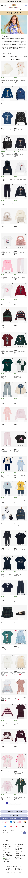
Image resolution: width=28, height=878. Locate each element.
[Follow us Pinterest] (17, 826)
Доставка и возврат (7, 844)
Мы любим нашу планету (15, 841)
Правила (17, 853)
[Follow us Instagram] (11, 826)
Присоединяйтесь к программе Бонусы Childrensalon (14, 818)
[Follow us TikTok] (23, 826)
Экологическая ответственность (6, 862)
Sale (14, 9)
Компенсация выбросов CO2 (7, 859)
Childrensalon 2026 (17, 872)
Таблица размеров (7, 852)
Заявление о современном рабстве (19, 858)
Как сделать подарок (19, 844)
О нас (4, 850)
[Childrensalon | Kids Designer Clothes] (14, 5)
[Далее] (21, 803)
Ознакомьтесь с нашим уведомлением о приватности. (11, 835)
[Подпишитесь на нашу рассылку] (24, 832)
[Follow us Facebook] (5, 826)
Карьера (17, 846)
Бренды (20, 9)
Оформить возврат (7, 846)
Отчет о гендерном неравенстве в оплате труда (7, 855)
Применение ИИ (18, 851)
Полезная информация (20, 855)
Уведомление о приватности (18, 849)
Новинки (8, 9)
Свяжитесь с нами (6, 848)
